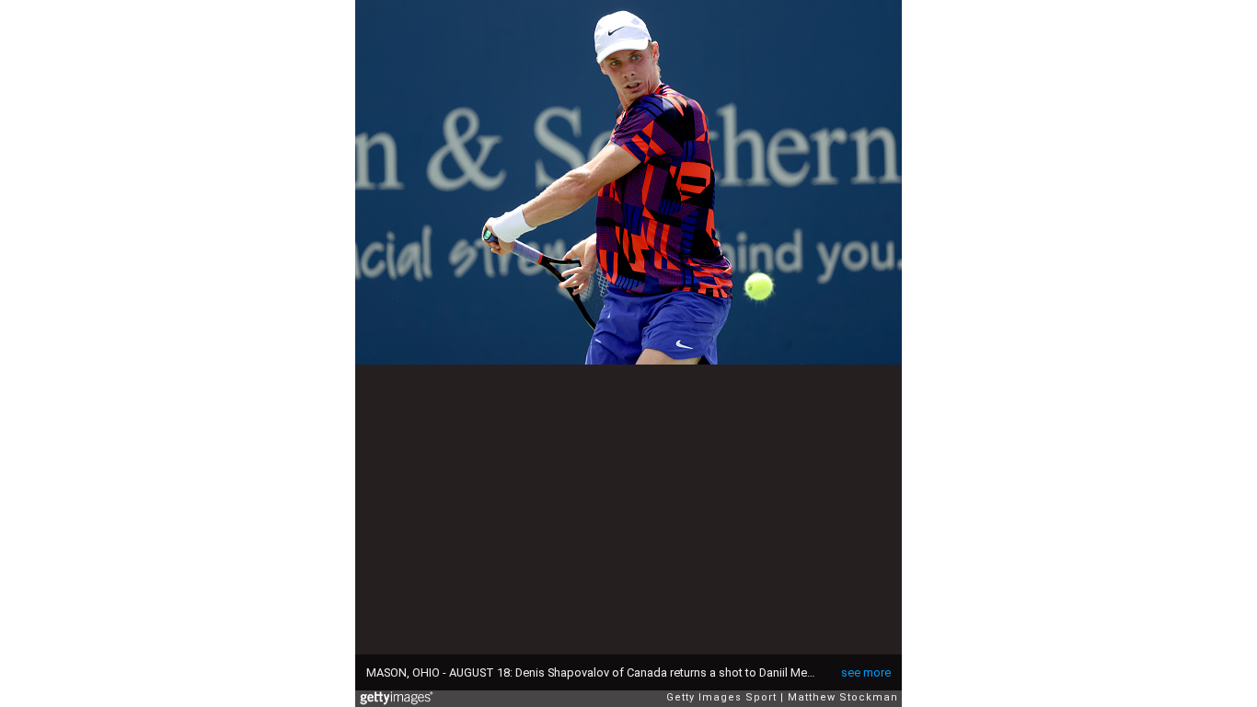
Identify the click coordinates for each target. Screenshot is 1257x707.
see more (866, 672)
